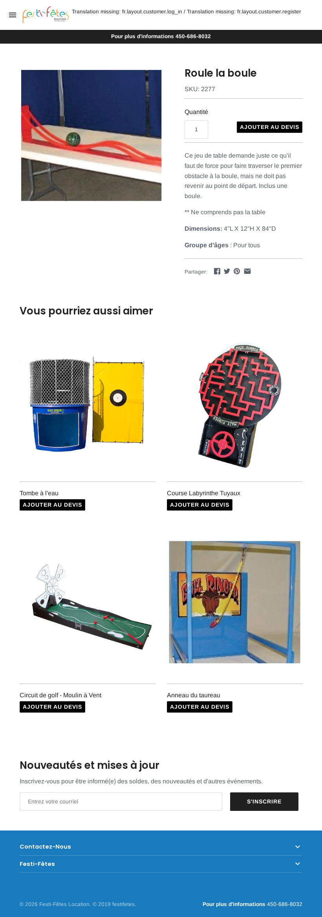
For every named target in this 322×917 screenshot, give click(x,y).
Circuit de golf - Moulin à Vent (60, 695)
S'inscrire (264, 801)
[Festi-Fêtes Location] (45, 15)
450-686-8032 (161, 36)
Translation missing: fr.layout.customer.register (244, 12)
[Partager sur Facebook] (217, 271)
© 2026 (29, 904)
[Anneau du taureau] (234, 607)
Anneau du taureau (193, 695)
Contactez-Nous (45, 847)
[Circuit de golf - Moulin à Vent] (87, 607)
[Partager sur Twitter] (227, 271)
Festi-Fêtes (37, 864)
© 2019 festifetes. (114, 904)
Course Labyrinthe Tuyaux (203, 493)
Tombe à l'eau (39, 493)
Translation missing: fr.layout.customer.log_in (127, 12)
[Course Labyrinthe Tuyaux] (234, 405)
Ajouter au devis (269, 127)
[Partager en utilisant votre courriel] (247, 271)
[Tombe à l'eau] (87, 405)
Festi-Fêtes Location (64, 904)
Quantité (196, 111)
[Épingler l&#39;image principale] (237, 271)
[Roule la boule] (92, 136)
